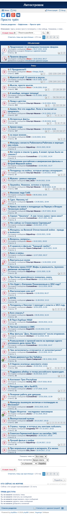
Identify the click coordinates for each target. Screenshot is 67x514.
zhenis (29, 307)
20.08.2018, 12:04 (40, 366)
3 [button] (50, 37)
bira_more (30, 180)
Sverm (28, 195)
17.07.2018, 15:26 (40, 389)
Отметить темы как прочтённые (20, 37)
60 (61, 97)
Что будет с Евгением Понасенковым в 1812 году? (35, 284)
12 (57, 105)
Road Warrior (31, 279)
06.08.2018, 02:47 (40, 374)
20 (64, 90)
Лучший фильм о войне (22, 440)
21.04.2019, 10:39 (43, 329)
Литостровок (33, 5)
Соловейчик (31, 156)
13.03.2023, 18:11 (39, 137)
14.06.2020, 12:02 (49, 262)
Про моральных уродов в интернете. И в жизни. (34, 448)
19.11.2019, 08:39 (45, 286)
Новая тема (7, 32)
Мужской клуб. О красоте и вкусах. (27, 77)
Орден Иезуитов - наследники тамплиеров (31, 411)
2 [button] (47, 37)
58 (54, 97)
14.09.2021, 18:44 (42, 202)
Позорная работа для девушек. (25, 394)
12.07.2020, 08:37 (40, 255)
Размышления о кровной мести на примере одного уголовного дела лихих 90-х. (35, 342)
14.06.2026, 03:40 (40, 87)
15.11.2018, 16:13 (45, 352)
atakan (29, 225)
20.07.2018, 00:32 (45, 382)
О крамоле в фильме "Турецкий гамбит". (30, 246)
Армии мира (16, 127)
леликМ (29, 407)
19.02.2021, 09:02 (40, 241)
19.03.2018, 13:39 (45, 396)
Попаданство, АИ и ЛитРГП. (24, 386)
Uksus (28, 49)
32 (61, 189)
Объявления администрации (36, 61)
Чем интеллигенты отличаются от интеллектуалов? (36, 350)
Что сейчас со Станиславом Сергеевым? (30, 223)
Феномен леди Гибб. (20, 193)
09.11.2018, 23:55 (50, 359)
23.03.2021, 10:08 (43, 234)
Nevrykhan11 (31, 435)
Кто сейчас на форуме (12, 484)
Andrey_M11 (31, 382)
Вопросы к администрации (35, 51)
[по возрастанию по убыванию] (29, 463)
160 (54, 82)
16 (61, 131)
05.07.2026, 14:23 (40, 79)
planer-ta (30, 300)
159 (50, 82)
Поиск (43, 33)
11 (54, 105)
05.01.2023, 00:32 (43, 147)
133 (54, 74)
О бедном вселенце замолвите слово (29, 364)
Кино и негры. (17, 253)
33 (64, 189)
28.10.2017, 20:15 (41, 421)
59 (57, 97)
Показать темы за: (27, 456)
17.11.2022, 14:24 (45, 156)
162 (63, 82)
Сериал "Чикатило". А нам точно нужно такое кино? (36, 216)
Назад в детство (18, 101)
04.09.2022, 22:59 (43, 180)
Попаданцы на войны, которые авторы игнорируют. (36, 170)
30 (54, 189)
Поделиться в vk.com (18, 15)
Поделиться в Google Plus (13, 15)
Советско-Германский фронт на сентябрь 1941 (33, 433)
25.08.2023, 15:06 (49, 129)
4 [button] (54, 37)
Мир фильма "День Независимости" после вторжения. (37, 334)
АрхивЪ (29, 202)
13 (61, 105)
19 (61, 90)
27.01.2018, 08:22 (40, 414)
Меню (7, 10)
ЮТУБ (13, 298)
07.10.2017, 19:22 (47, 429)
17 (54, 90)
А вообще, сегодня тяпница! (24, 93)
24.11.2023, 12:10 (49, 113)
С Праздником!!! (18, 69)
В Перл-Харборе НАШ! (21, 320)
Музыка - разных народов (23, 178)
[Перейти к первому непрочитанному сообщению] (9, 47)
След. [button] (57, 37)
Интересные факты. (20, 119)
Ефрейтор (30, 147)
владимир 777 (32, 429)
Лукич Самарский (33, 248)
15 (57, 131)
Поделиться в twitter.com (3, 15)
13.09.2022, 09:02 (49, 173)
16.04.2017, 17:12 (43, 450)
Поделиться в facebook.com (8, 15)
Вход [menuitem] (63, 10)
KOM (28, 137)
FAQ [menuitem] (14, 10)
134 (59, 74)
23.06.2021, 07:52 (40, 225)
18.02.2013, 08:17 (40, 59)
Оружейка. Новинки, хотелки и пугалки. (30, 185)
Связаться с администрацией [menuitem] (48, 508)
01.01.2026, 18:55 (40, 95)
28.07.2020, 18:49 (40, 49)
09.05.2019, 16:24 (42, 315)
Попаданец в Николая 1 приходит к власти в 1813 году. (37, 305)
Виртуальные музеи (20, 260)
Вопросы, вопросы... (20, 239)
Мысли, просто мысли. (21, 85)
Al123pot (30, 336)
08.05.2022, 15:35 (40, 195)
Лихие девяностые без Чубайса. (26, 357)
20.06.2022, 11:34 (49, 187)
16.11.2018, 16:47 (45, 345)
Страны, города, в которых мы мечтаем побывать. (36, 426)
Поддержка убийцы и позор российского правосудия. (37, 372)
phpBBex (14, 512)
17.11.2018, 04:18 (42, 336)
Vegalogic (38, 512)
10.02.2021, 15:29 (50, 248)
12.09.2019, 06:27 (42, 293)
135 (63, 74)
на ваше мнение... (19, 135)
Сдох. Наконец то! (19, 200)
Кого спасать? (17, 313)
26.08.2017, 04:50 (45, 435)
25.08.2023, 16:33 (49, 121)
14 (64, 105)
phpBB (26, 512)
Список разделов (9, 508)
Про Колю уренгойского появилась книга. (31, 277)
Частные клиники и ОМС (22, 327)
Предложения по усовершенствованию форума (34, 47)
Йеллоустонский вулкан (22, 418)
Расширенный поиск (48, 33)
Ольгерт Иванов (33, 103)
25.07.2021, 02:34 (45, 218)
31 (57, 189)
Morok (28, 79)
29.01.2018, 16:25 (41, 407)
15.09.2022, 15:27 (45, 166)
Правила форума (18, 57)
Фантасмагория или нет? (22, 291)
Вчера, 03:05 (38, 72)
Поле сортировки (25, 460)
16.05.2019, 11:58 (40, 307)
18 (57, 90)
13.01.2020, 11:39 (43, 271)
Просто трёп (10, 19)
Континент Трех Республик (23, 379)
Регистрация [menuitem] (52, 10)
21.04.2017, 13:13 (43, 442)
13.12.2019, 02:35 (46, 279)
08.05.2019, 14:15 (45, 322)
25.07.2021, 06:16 (49, 211)
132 (50, 74)
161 (59, 82)
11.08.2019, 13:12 (42, 300)
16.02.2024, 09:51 (49, 103)
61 (64, 97)
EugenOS (30, 329)
